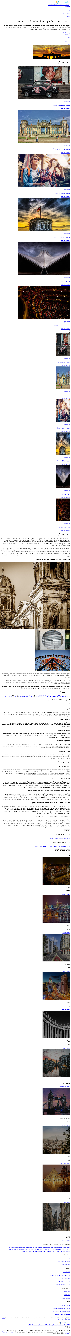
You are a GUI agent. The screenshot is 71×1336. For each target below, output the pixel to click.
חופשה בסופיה (42, 1251)
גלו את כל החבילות (65, 696)
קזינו (11, 696)
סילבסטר (45, 846)
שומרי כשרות (53, 838)
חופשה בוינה (66, 971)
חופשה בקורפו (59, 1251)
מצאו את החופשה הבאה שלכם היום (58, 5)
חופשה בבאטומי (50, 1251)
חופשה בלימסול (34, 1251)
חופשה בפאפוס (60, 1249)
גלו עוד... (67, 830)
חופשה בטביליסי (43, 1249)
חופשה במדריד (66, 1010)
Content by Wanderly (59, 1325)
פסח (63, 846)
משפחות (59, 838)
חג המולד (54, 846)
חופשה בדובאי (52, 1249)
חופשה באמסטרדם (64, 1086)
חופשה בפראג (66, 933)
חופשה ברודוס (49, 1248)
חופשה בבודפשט (65, 894)
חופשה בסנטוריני (25, 1251)
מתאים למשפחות (23, 696)
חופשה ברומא (66, 1048)
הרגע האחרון (39, 846)
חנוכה (68, 15)
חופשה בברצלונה (65, 1163)
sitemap (43, 1325)
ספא (15, 696)
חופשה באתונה (41, 1248)
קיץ (51, 846)
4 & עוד (41, 696)
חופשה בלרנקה (17, 1248)
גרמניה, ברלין (66, 12)
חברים (64, 838)
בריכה (32, 696)
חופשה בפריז (66, 1202)
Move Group (49, 1325)
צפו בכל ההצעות (65, 109)
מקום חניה (7, 696)
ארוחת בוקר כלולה (53, 696)
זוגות (67, 838)
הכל (69, 838)
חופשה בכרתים (32, 1248)
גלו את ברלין (64, 32)
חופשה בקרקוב (66, 1240)
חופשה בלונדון (66, 1125)
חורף (49, 846)
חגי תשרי (59, 846)
